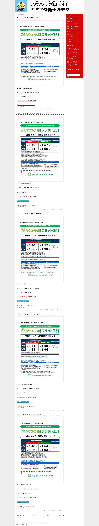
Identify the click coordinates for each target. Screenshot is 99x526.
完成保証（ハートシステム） (74, 23)
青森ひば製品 (70, 28)
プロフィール (70, 36)
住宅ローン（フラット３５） (57, 108)
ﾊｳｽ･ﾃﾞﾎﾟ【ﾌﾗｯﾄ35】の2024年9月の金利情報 (29, 17)
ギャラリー (69, 34)
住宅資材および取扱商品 (73, 26)
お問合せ (69, 41)
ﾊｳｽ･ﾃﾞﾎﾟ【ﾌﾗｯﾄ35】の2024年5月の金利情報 (29, 314)
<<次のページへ (20, 515)
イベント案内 (70, 18)
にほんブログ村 (20, 106)
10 (49, 515)
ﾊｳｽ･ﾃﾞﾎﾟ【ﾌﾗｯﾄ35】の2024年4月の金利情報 (29, 414)
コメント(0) (48, 108)
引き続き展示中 (70, 58)
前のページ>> (61, 515)
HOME (18, 14)
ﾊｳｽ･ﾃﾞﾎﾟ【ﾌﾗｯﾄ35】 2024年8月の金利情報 (29, 113)
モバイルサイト (70, 39)
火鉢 (68, 53)
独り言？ (69, 31)
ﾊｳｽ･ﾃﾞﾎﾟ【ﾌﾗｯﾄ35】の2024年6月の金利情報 (29, 213)
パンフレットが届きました (73, 49)
